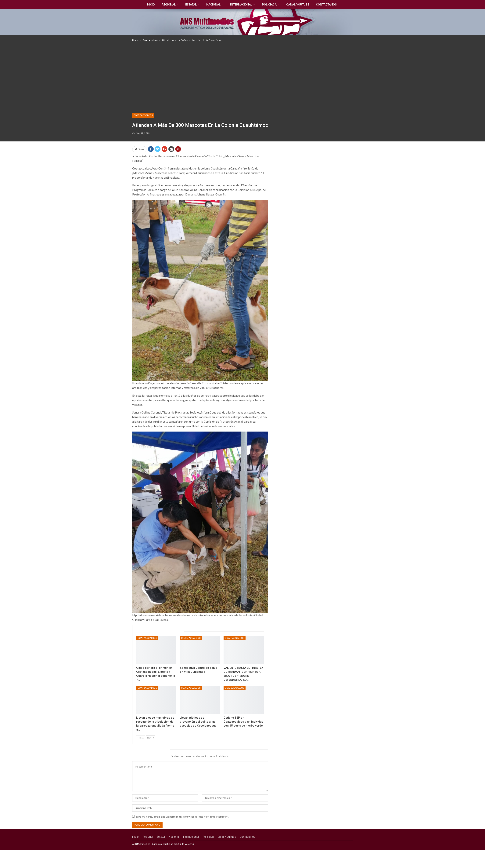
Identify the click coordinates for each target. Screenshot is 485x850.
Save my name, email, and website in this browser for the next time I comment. (182, 816)
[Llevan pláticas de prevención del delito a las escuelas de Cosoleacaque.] (200, 700)
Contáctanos (326, 4)
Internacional (241, 4)
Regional (169, 4)
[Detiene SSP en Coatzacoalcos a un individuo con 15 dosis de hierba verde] (244, 700)
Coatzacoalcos (143, 115)
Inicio (150, 4)
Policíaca (269, 4)
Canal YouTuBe (297, 4)
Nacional (213, 4)
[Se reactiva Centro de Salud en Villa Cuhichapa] (200, 650)
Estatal (191, 4)
